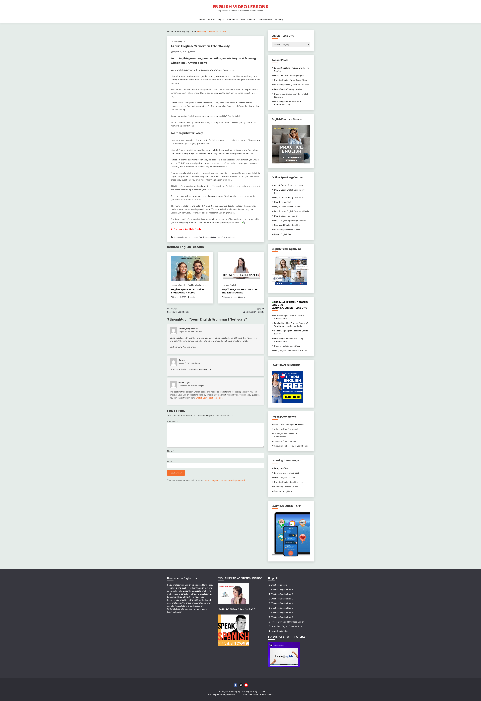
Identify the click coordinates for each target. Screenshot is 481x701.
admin (192, 52)
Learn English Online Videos (287, 229)
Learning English (178, 41)
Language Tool (281, 468)
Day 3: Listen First (282, 202)
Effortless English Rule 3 (282, 598)
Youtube (246, 685)
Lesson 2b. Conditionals (297, 446)
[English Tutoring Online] (291, 287)
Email (170, 461)
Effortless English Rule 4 (282, 603)
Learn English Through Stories (288, 89)
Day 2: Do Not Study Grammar (288, 197)
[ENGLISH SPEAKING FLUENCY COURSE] (233, 603)
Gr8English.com (174, 609)
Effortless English (216, 19)
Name (170, 451)
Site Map (279, 19)
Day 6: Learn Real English (286, 216)
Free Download (248, 19)
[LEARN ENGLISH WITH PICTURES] (284, 666)
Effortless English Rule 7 (282, 617)
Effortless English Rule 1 (282, 589)
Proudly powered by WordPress (223, 694)
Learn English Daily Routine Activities (291, 84)
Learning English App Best (286, 473)
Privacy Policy (265, 19)
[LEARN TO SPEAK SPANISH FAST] (233, 645)
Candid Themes (266, 694)
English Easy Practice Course (209, 398)
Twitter (241, 685)
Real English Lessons (197, 285)
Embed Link (232, 19)
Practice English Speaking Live (288, 482)
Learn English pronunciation (205, 237)
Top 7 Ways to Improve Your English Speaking (240, 291)
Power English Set (282, 234)
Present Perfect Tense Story (287, 346)
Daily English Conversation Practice (290, 350)
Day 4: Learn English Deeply (287, 206)
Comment (172, 421)
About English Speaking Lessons (289, 185)
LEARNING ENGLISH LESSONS (289, 308)
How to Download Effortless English (287, 622)
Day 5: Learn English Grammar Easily (291, 211)
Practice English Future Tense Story (290, 80)
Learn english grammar (183, 237)
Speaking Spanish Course (286, 486)
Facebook (235, 685)
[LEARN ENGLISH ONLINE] (287, 402)
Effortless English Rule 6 (282, 612)
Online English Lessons (284, 477)
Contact (201, 19)
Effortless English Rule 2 (282, 594)
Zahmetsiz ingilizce (283, 491)
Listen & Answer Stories (226, 237)
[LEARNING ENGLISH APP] (291, 556)
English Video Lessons (240, 6)
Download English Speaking (287, 225)
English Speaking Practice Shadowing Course (187, 291)
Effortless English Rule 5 (282, 608)
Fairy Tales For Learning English (289, 75)
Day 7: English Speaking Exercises (290, 220)
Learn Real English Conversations (286, 626)
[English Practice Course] (291, 162)
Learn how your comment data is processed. (224, 480)
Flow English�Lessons (294, 424)
